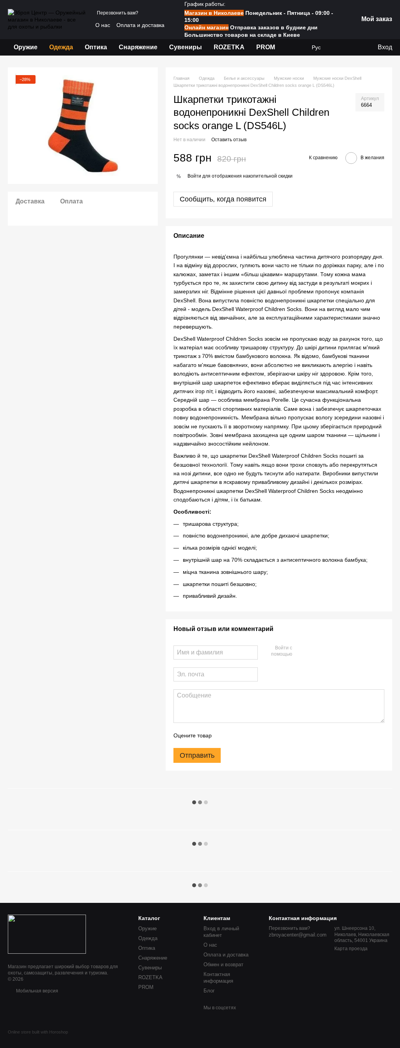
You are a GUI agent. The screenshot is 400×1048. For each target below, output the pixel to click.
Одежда (61, 47)
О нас (102, 25)
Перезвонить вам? (117, 13)
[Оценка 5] (274, 735)
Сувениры (185, 47)
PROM (265, 47)
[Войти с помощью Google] (313, 651)
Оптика (96, 47)
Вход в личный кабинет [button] (221, 932)
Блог (209, 991)
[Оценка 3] (249, 735)
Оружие (26, 47)
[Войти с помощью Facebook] (300, 651)
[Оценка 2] (237, 735)
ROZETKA (229, 47)
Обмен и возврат (223, 964)
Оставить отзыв (228, 139)
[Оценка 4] (262, 735)
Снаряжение (138, 47)
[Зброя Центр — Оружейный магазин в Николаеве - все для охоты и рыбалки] (47, 934)
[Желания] (339, 47)
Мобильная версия (36, 991)
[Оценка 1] (224, 735)
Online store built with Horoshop (38, 1032)
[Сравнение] (355, 47)
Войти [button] (194, 176)
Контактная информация (218, 977)
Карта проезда (351, 948)
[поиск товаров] (295, 47)
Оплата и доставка (140, 25)
